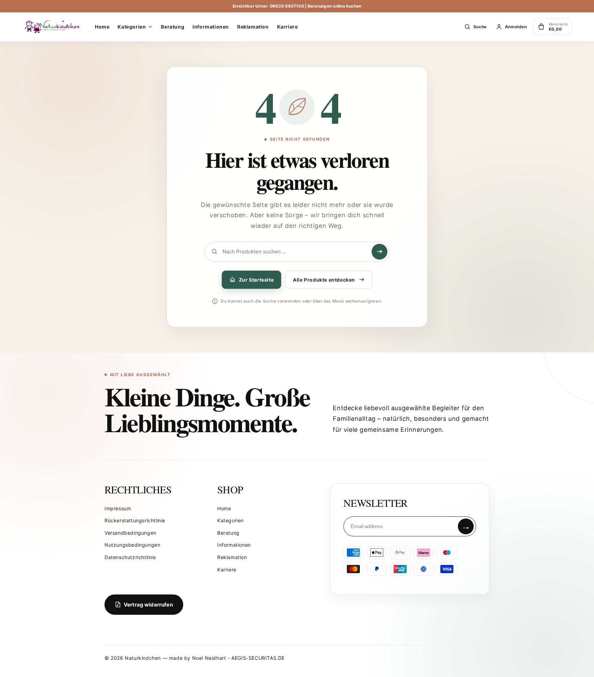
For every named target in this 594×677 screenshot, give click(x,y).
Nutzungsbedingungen (132, 545)
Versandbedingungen (130, 533)
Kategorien (230, 520)
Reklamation (232, 557)
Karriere (226, 569)
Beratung (228, 533)
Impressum (117, 508)
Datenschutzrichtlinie (130, 557)
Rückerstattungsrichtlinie (134, 520)
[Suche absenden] (379, 252)
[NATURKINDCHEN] (53, 27)
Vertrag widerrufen (148, 604)
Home (224, 508)
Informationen (234, 545)
